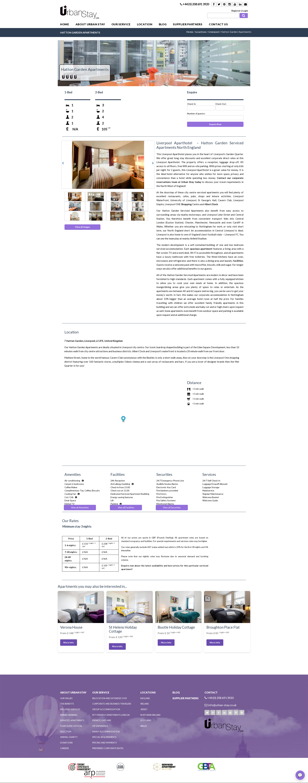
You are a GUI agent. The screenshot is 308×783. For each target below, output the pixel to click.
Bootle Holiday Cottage (176, 627)
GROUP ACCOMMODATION (106, 709)
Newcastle (214, 222)
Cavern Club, (225, 200)
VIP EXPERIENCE (100, 726)
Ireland (144, 703)
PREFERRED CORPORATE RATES (107, 748)
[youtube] (230, 712)
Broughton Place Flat (223, 627)
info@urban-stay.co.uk (222, 705)
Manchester (201, 222)
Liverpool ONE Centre (182, 204)
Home (64, 24)
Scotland (145, 720)
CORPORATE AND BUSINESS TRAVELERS (111, 703)
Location (144, 24)
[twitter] (207, 712)
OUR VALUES (66, 698)
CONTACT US (218, 24)
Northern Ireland (150, 715)
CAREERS (64, 748)
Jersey (143, 709)
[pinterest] (236, 712)
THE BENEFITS (67, 703)
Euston (170, 222)
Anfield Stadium (198, 238)
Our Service (121, 24)
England (145, 698)
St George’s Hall (207, 200)
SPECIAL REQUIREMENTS (104, 737)
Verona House (71, 627)
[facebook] (218, 712)
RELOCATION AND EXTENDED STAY (109, 698)
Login (245, 10)
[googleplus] (212, 712)
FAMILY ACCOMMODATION (106, 731)
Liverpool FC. (232, 234)
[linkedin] (224, 712)
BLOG (163, 24)
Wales (143, 726)
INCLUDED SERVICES (70, 709)
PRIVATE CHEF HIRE (101, 720)
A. (211, 204)
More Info (68, 642)
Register (236, 10)
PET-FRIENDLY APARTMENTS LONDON (111, 715)
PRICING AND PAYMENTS (104, 742)
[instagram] (241, 712)
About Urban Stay (90, 24)
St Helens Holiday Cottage (123, 629)
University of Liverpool (183, 200)
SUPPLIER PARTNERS (187, 24)
